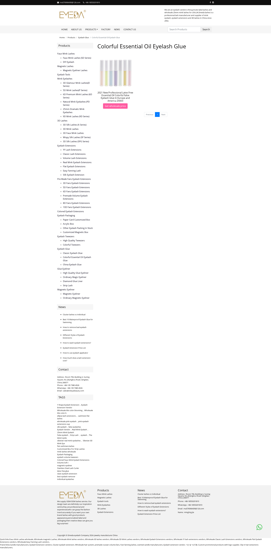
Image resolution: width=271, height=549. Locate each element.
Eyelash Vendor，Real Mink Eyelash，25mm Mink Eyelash (73, 431)
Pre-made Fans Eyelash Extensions (74, 179)
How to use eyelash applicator (75, 353)
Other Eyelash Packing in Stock (78, 228)
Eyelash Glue (83, 37)
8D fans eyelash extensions (76, 203)
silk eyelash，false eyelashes (69, 427)
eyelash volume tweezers (67, 457)
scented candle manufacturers (150, 544)
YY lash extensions (72, 149)
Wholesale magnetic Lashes (45, 539)
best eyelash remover (66, 476)
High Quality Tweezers (74, 240)
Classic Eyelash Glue (72, 253)
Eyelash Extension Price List (74, 348)
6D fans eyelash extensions (76, 191)
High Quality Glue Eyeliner (75, 272)
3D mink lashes (70, 128)
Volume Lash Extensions (75, 158)
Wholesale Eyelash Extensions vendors (156, 539)
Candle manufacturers (19, 544)
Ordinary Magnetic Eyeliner (76, 297)
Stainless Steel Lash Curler (68, 468)
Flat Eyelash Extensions (74, 166)
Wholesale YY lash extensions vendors (189, 539)
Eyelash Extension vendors (40, 544)
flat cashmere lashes (65, 446)
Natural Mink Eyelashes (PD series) (76, 103)
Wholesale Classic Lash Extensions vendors (224, 539)
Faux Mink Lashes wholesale (21, 539)
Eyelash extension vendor (174, 544)
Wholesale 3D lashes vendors (97, 539)
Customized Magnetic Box (75, 232)
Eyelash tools (63, 74)
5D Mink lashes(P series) (75, 90)
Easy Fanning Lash (72, 170)
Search (206, 29)
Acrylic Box (68, 223)
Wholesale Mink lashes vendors (71, 539)
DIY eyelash (68, 61)
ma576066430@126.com (70, 2)
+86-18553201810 (92, 2)
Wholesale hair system (84, 544)
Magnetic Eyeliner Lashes (75, 70)
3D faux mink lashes (73, 133)
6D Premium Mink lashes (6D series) (77, 96)
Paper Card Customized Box (76, 219)
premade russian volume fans (107, 544)
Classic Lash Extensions (74, 154)
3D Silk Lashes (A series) (74, 124)
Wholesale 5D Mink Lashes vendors (125, 539)
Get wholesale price (115, 106)
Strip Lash (68, 285)
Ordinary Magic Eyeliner (74, 277)
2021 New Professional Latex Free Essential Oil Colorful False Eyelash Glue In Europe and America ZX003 (115, 96)
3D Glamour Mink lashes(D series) (76, 84)
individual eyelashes (65, 479)
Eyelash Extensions (66, 145)
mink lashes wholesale (66, 451)
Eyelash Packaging (66, 215)
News (117, 29)
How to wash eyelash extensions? (77, 342)
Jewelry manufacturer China (105, 535)
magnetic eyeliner (64, 465)
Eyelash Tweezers (65, 236)
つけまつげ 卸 (191, 544)
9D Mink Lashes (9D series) (76, 116)
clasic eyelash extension (67, 473)
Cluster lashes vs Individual (74, 314)
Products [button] (90, 29)
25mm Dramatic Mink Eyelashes (73, 111)
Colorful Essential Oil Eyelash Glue (77, 259)
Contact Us (130, 29)
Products (71, 37)
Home (64, 29)
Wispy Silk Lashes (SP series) (76, 137)
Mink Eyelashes (64, 78)
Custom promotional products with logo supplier (218, 544)
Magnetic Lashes (65, 66)
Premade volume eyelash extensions (75, 197)
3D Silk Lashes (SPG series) (76, 141)
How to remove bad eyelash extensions (154, 503)
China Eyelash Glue (72, 264)
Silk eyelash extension (73, 174)
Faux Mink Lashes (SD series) (77, 57)
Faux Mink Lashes (66, 53)
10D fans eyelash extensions (77, 207)
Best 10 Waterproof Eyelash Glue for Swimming (153, 498)
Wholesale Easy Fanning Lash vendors (33, 542)
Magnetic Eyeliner (66, 289)
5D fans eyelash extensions (76, 187)
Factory (105, 29)
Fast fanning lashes (128, 544)
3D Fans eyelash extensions (76, 183)
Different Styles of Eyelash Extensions (153, 506)
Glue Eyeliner (63, 268)
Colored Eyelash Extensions (70, 211)
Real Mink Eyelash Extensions (77, 162)
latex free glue (63, 471)
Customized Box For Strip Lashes (71, 449)
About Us (76, 29)
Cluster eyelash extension (63, 544)
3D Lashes (62, 120)
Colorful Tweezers (71, 244)
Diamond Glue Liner (73, 281)
